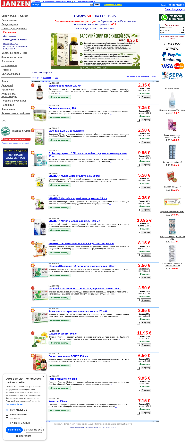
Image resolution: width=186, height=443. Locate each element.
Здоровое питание (12, 57)
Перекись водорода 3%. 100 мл (172, 110)
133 (49, 81)
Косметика (7, 61)
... (46, 81)
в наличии (47, 78)
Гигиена (6, 70)
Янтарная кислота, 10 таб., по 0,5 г (172, 238)
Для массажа (9, 36)
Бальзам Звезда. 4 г (172, 187)
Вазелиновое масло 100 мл (65, 85)
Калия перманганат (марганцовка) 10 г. (172, 136)
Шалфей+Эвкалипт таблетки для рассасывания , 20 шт (82, 266)
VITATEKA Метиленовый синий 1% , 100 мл (74, 221)
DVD (4, 120)
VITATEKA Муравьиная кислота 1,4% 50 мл (74, 176)
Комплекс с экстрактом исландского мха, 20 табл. (79, 311)
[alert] (24, 406)
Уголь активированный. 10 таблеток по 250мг (172, 265)
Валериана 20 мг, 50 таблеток (66, 130)
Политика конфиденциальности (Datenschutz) (113, 424)
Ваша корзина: (172, 25)
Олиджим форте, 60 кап (63, 333)
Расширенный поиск (113, 5)
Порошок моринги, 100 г (63, 108)
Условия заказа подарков (84, 1)
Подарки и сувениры (13, 100)
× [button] (43, 377)
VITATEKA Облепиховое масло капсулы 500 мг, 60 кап (81, 243)
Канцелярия (8, 109)
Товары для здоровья (14, 28)
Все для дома (9, 20)
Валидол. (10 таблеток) (172, 162)
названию (145, 76)
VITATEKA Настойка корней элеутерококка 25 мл (78, 198)
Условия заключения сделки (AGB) (57, 1)
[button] (25, 436)
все (56, 78)
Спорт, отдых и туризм (14, 16)
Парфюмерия (9, 65)
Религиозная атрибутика (15, 113)
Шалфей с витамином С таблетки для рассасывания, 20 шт (85, 288)
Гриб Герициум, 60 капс (63, 378)
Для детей (7, 85)
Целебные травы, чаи (14, 53)
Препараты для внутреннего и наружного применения (15, 46)
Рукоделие (7, 89)
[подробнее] (172, 108)
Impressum (36, 1)
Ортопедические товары (15, 40)
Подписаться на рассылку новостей (15, 143)
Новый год (7, 105)
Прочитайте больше (14, 404)
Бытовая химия (10, 74)
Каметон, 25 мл (58, 401)
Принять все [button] (14, 430)
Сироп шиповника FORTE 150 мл (68, 356)
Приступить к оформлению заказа (172, 37)
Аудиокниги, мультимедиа (9, 95)
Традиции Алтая (21, 131)
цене (154, 76)
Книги (4, 81)
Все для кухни (9, 24)
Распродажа (9, 32)
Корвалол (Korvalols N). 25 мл (172, 212)
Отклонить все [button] (34, 430)
